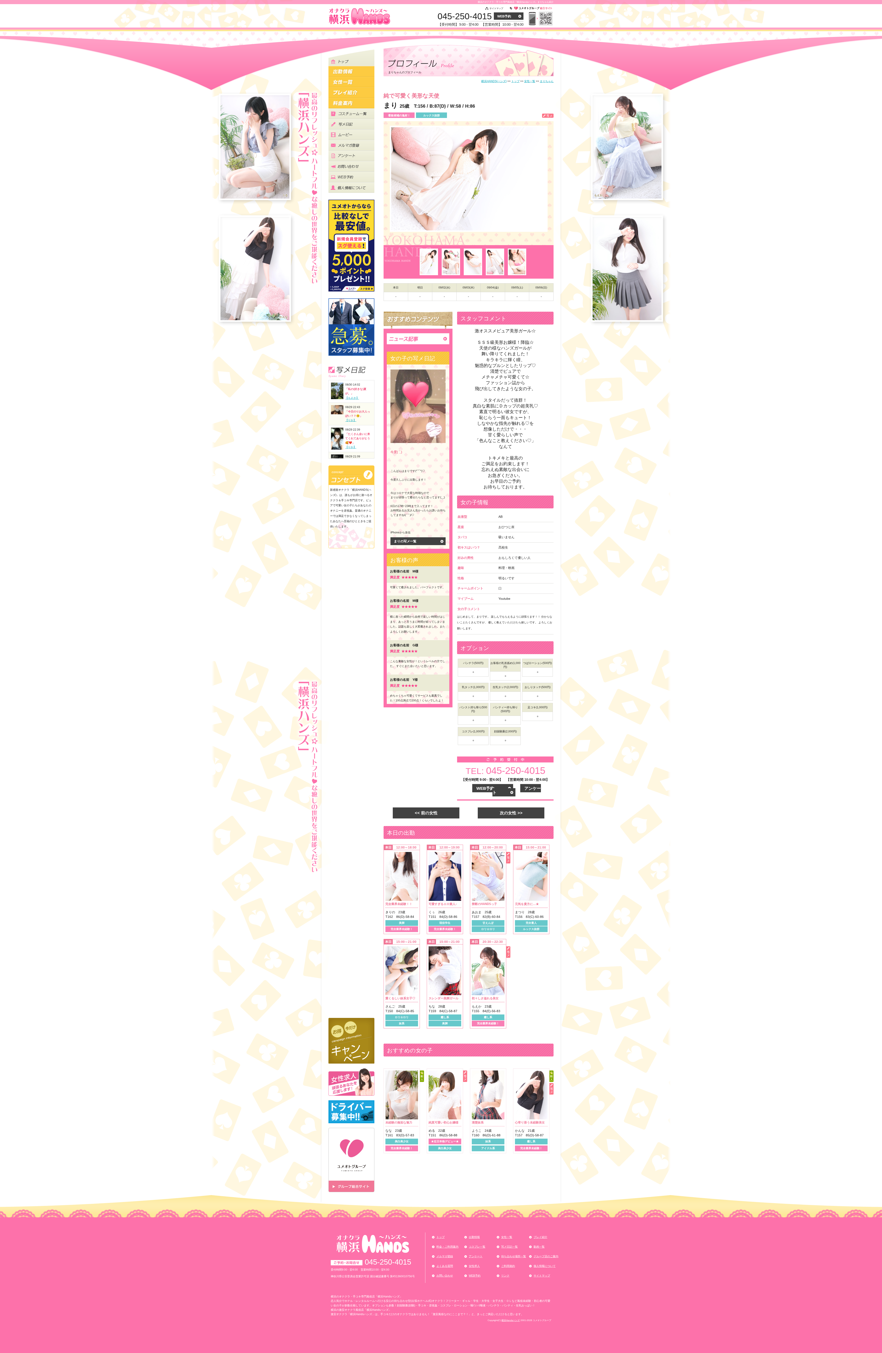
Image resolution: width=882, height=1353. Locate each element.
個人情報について (545, 1266)
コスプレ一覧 (477, 1246)
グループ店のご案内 (546, 1256)
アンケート (476, 1256)
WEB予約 (504, 16)
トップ (440, 1237)
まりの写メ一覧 (405, 541)
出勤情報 (474, 1237)
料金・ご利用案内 (447, 1246)
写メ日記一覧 (509, 1246)
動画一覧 (539, 1246)
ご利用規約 (508, 1266)
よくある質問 (444, 1266)
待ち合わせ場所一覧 (513, 1256)
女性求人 (474, 1266)
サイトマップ (496, 8)
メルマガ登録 (444, 1256)
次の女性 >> (511, 813)
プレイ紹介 (540, 1237)
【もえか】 (352, 398)
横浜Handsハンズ (510, 1320)
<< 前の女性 (426, 813)
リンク (505, 1275)
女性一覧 (506, 1237)
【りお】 (350, 420)
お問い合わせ (444, 1275)
